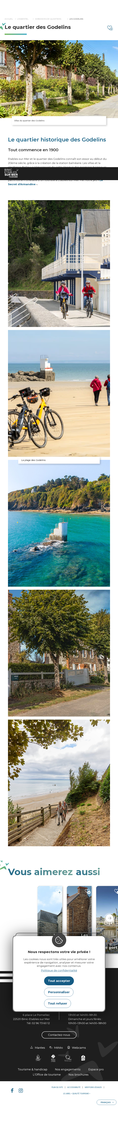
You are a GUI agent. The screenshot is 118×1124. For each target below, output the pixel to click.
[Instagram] (22, 1090)
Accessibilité (73, 1087)
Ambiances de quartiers (48, 19)
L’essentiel (22, 19)
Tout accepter (59, 981)
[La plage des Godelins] (59, 393)
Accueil (9, 19)
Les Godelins (76, 19)
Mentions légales (93, 1087)
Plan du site (57, 1087)
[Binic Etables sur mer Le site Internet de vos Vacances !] (11, 173)
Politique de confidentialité (59, 970)
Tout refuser (57, 1003)
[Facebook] (13, 1090)
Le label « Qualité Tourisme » (76, 1093)
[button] (109, 918)
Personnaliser (59, 992)
